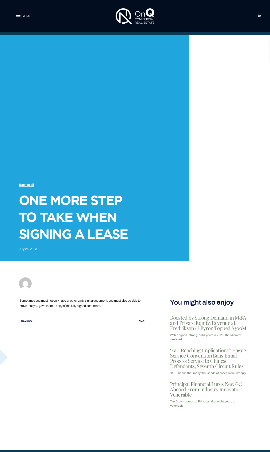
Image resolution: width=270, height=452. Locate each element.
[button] (30, 16)
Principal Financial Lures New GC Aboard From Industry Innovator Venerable (206, 389)
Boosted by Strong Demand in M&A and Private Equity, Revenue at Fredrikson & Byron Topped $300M (208, 322)
